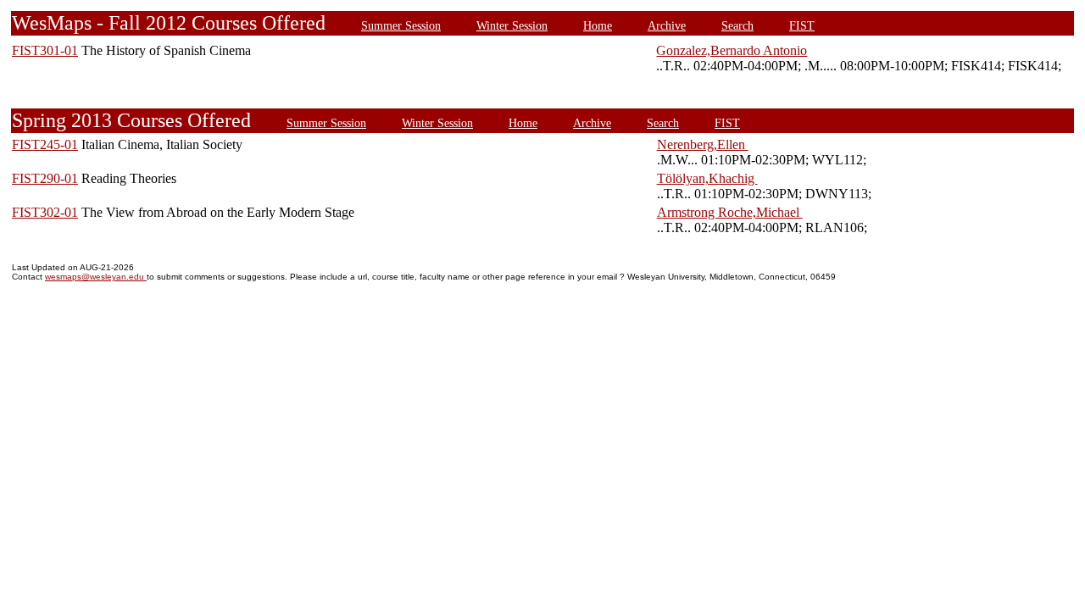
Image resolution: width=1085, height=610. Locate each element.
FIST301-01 (45, 50)
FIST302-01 (45, 212)
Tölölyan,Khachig (707, 178)
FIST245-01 (45, 144)
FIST (802, 25)
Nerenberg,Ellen (702, 144)
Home (597, 25)
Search (737, 25)
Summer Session (401, 25)
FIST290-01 (45, 178)
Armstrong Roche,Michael (730, 212)
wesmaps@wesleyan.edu (96, 276)
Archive (667, 25)
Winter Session (512, 25)
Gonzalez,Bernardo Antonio (731, 50)
